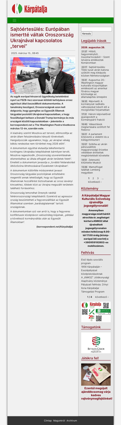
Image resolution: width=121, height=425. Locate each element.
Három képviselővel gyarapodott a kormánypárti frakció (96, 117)
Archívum (72, 420)
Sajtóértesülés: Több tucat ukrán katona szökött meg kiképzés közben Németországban (95, 71)
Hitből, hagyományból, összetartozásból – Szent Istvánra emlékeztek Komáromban (95, 57)
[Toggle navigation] (14, 20)
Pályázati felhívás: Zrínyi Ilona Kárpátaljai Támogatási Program (94, 288)
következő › (95, 181)
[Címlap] (29, 9)
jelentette (56, 121)
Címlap (48, 420)
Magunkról (59, 420)
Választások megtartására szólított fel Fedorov (95, 127)
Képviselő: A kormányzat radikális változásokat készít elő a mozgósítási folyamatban (95, 105)
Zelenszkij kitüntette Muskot (91, 161)
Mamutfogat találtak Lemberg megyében (92, 169)
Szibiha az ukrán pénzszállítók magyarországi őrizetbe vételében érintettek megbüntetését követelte (95, 150)
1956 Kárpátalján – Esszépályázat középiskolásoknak (92, 270)
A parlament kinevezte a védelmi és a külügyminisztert (95, 137)
